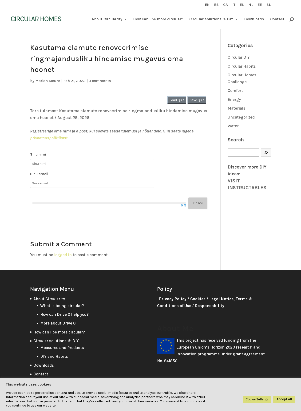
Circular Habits (242, 66)
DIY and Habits (54, 356)
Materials (236, 108)
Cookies (198, 298)
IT (233, 5)
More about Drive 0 (57, 323)
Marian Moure (47, 80)
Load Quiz (177, 100)
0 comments (100, 80)
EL (242, 5)
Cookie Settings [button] (257, 399)
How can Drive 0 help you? (64, 314)
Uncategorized (241, 117)
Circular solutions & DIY (211, 19)
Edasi (198, 203)
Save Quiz (197, 100)
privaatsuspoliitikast (48, 137)
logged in (63, 254)
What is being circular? (62, 305)
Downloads (254, 19)
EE (260, 5)
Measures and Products (62, 347)
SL (268, 5)
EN (207, 5)
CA (225, 5)
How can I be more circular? (158, 19)
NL (251, 5)
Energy (234, 99)
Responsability (209, 305)
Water (233, 125)
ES (216, 5)
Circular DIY (239, 57)
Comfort (235, 90)
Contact (277, 19)
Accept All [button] (284, 399)
